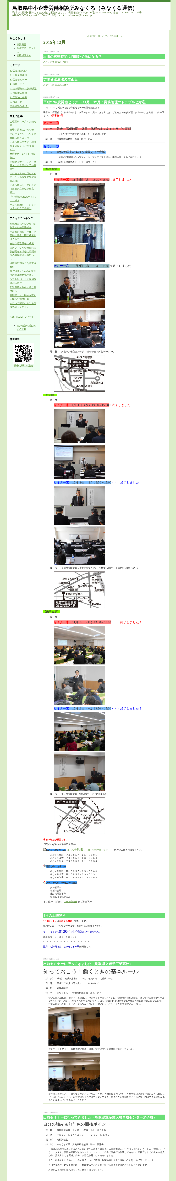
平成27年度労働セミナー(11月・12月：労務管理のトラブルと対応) (94, 101)
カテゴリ (15, 65)
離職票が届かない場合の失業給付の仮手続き (23, 225)
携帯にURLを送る (23, 365)
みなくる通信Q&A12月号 (55, 62)
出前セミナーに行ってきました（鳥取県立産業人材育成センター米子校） (100, 1117)
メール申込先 (70, 901)
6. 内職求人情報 (18, 93)
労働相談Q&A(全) (19, 106)
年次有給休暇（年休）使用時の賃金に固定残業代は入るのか (23, 235)
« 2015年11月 (93, 36)
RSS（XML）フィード (22, 316)
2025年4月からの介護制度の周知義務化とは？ (23, 272)
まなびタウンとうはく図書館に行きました (23, 135)
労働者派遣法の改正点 (60, 79)
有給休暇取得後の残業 (22, 243)
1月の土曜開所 (54, 915)
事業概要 (21, 44)
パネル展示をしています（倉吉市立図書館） (23, 206)
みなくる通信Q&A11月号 (55, 85)
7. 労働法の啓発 (18, 97)
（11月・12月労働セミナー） (90, 850)
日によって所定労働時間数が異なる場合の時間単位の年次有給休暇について (23, 253)
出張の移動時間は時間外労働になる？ (72, 56)
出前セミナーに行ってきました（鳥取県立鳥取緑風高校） (23, 177)
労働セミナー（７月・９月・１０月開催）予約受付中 (23, 165)
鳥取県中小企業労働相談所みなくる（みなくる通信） (75, 7)
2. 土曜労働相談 (18, 75)
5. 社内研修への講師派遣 (23, 88)
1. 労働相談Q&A (18, 70)
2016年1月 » (116, 36)
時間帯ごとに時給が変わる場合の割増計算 (23, 296)
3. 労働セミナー (18, 79)
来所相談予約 (24, 55)
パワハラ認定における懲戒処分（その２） (23, 305)
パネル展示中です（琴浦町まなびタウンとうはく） (23, 145)
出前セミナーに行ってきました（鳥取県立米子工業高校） (88, 963)
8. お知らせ (16, 101)
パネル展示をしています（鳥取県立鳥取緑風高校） (23, 188)
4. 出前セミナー (18, 84)
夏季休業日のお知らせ (22, 129)
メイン (105, 36)
